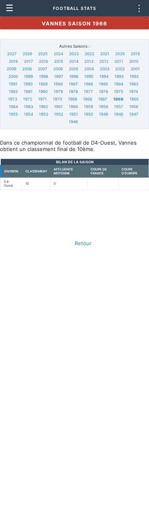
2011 (118, 61)
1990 (28, 83)
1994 (103, 76)
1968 (87, 99)
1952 (58, 114)
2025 (43, 53)
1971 (42, 99)
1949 (103, 114)
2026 (27, 53)
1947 (133, 114)
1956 (133, 106)
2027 (12, 53)
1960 (73, 106)
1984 (118, 83)
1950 (88, 114)
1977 (88, 91)
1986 (88, 83)
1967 (102, 99)
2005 (73, 68)
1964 (13, 106)
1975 (118, 91)
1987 (73, 83)
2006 (58, 68)
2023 (74, 53)
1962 (43, 106)
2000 (13, 76)
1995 (88, 76)
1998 (43, 76)
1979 (58, 91)
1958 (103, 106)
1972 (27, 99)
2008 (27, 68)
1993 (119, 76)
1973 (12, 99)
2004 (89, 68)
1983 (133, 83)
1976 (103, 91)
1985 (103, 83)
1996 (73, 76)
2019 (135, 53)
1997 (58, 76)
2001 (135, 68)
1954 (28, 114)
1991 (13, 83)
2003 (104, 68)
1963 (28, 106)
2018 (13, 61)
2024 (58, 53)
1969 (72, 99)
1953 (43, 114)
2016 (43, 61)
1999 (28, 76)
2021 (104, 53)
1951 (73, 114)
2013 (88, 61)
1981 (28, 91)
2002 (120, 68)
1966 (118, 99)
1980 (43, 91)
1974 (133, 91)
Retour (83, 243)
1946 (73, 121)
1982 (13, 91)
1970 (57, 99)
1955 (13, 114)
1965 (134, 99)
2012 (103, 61)
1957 (118, 106)
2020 (120, 53)
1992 (134, 76)
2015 (58, 61)
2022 (89, 53)
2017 (28, 61)
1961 (58, 106)
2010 (133, 61)
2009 (11, 68)
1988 (58, 83)
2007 (42, 68)
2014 (73, 61)
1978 (73, 91)
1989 (43, 83)
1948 (118, 114)
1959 (88, 106)
